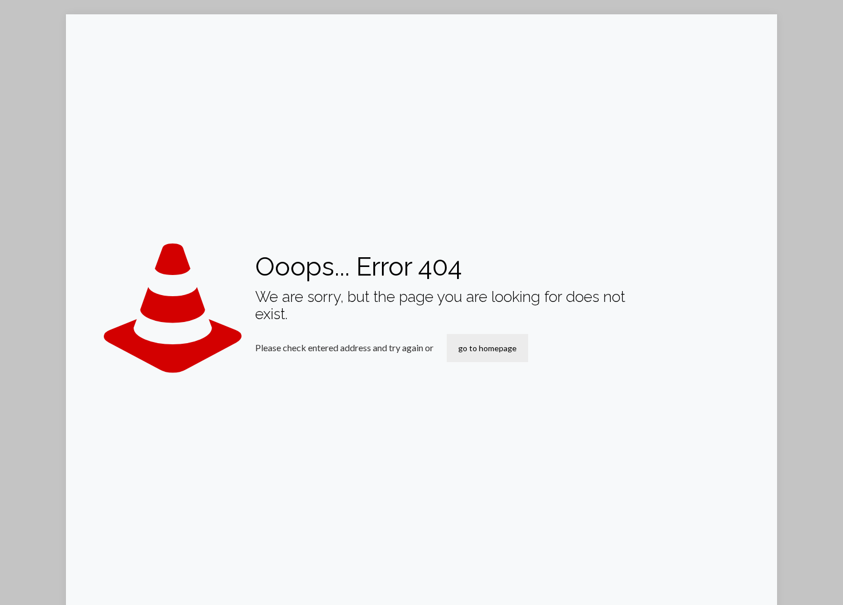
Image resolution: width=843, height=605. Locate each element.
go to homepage (487, 348)
